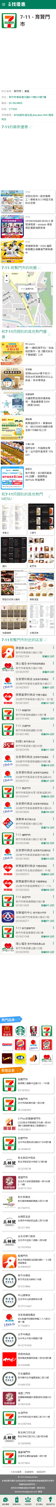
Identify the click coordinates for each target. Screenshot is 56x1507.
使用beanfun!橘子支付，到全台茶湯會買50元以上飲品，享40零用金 (39, 377)
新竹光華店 (24, 1275)
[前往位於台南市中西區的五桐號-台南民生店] (9, 1228)
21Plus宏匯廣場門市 (29, 1118)
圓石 (4, 566)
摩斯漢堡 (34, 599)
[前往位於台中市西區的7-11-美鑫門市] (9, 1110)
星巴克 (33, 566)
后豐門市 (23, 1138)
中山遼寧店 (24, 1295)
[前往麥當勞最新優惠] (7, 1035)
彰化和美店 (24, 1197)
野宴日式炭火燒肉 (11, 599)
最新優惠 (5, 1504)
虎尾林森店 (24, 1354)
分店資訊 (28, 1504)
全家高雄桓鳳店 (26, 1314)
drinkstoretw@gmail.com (26, 1492)
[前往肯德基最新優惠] (33, 1035)
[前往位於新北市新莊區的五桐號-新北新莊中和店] (9, 1169)
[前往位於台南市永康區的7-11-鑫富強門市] (9, 1463)
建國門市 (23, 1177)
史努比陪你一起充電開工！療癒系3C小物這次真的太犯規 (39, 200)
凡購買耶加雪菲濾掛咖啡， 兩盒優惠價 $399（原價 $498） (37, 402)
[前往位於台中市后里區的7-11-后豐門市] (9, 1149)
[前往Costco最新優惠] (7, 1049)
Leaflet (22, 326)
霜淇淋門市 (50, 1504)
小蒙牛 (33, 533)
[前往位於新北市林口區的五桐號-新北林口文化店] (9, 1443)
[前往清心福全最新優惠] (46, 1063)
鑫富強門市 (24, 1452)
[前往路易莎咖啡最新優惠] (33, 1063)
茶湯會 (28, 369)
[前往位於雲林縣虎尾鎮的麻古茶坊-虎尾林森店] (9, 1365)
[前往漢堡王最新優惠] (20, 1049)
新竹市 (17, 91)
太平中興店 (24, 1334)
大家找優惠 (16, 1472)
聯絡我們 (41, 1472)
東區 (26, 91)
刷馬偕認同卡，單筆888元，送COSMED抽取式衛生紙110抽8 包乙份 (39, 427)
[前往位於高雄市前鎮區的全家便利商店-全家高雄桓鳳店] (9, 1326)
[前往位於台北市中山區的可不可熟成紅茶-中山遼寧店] (9, 1306)
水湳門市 (23, 1412)
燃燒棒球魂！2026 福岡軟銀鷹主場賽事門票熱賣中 (39, 249)
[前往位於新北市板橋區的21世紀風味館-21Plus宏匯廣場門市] (9, 1129)
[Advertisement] (28, 59)
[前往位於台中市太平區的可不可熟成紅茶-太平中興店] (9, 1345)
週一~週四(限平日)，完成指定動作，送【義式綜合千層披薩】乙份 (39, 351)
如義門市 (23, 1079)
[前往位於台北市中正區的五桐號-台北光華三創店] (9, 1247)
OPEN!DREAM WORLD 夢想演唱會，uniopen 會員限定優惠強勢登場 (39, 224)
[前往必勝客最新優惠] (46, 1049)
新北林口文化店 (26, 1432)
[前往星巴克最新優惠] (20, 1035)
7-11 (27, 192)
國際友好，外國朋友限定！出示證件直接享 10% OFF (39, 451)
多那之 (5, 533)
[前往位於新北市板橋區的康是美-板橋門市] (9, 1267)
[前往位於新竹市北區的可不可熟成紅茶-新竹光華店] (9, 1286)
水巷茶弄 (34, 633)
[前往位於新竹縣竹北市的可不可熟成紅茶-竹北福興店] (9, 1385)
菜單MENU (17, 1504)
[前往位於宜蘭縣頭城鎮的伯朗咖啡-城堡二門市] (9, 1404)
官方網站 (39, 1504)
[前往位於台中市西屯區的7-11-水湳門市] (9, 1424)
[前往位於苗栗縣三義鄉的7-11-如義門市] (9, 1090)
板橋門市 (23, 1255)
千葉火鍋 (29, 444)
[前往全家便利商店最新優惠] (33, 1049)
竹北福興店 (24, 1373)
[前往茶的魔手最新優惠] (7, 1063)
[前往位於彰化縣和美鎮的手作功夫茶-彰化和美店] (9, 1208)
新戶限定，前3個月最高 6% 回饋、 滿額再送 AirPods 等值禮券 (38, 476)
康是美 (28, 419)
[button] (28, 296)
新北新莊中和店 (26, 1157)
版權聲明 (29, 1472)
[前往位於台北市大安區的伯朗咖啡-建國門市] (9, 1188)
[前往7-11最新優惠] (46, 1035)
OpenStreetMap (35, 326)
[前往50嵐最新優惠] (20, 1063)
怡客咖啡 (29, 394)
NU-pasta (30, 344)
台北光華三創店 (26, 1236)
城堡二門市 (24, 1393)
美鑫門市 (23, 1099)
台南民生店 (24, 1216)
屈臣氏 (28, 469)
